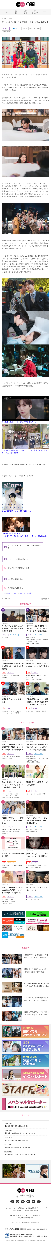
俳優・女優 (6, 32)
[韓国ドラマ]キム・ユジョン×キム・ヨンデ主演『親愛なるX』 (37, 856)
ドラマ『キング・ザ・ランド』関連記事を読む (24, 546)
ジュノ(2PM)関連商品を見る (18, 568)
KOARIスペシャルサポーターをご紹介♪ (13, 855)
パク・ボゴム (38, 899)
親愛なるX (38, 867)
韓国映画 (16, 713)
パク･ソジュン (31, 829)
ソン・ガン (30, 677)
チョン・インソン (7, 831)
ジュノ (20, 593)
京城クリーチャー (32, 831)
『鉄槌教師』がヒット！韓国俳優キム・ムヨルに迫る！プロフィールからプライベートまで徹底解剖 (37, 702)
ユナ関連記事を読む (15, 579)
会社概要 (12, 1215)
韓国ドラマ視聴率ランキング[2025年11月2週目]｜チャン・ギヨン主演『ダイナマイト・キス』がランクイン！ (13, 890)
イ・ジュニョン (42, 675)
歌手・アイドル (34, 28)
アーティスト (15, 28)
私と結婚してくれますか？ (9, 901)
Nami (3, 865)
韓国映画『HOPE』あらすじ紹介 (12, 700)
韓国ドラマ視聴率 (7, 758)
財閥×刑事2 (16, 675)
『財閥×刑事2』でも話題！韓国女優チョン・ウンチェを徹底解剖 (13, 666)
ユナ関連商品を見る (15, 588)
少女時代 (29, 593)
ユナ (25, 593)
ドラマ (25, 28)
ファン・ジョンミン (7, 713)
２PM (3, 593)
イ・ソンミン (6, 794)
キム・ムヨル (30, 711)
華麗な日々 (16, 831)
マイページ (41, 1208)
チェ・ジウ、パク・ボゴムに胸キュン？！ (37, 888)
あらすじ (34, 675)
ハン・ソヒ (39, 829)
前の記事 (7, 599)
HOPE (4, 711)
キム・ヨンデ (30, 867)
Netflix (28, 675)
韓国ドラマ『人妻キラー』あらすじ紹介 (37, 783)
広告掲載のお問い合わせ (30, 1210)
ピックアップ (11, 862)
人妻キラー (20, 756)
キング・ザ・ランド (12, 593)
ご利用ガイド (22, 1208)
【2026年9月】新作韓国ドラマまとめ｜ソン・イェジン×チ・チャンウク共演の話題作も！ (37, 628)
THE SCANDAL (31, 637)
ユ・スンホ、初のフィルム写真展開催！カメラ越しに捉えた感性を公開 (12, 628)
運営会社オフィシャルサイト (30, 1222)
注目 (4, 672)
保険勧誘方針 (37, 1215)
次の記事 (44, 599)
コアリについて (10, 1208)
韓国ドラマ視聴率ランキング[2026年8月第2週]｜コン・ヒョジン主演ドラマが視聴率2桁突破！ (13, 747)
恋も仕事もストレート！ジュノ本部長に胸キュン (20, 422)
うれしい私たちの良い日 (9, 756)
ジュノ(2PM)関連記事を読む (18, 559)
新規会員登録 (32, 1208)
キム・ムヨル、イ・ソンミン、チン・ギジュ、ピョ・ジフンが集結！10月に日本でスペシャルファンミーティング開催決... (13, 784)
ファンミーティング (7, 797)
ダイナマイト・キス (7, 899)
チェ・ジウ (30, 899)
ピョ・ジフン (14, 795)
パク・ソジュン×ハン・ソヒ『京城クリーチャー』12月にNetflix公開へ (37, 820)
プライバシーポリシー (24, 1215)
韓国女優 (4, 677)
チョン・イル (20, 829)
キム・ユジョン (43, 865)
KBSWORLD (5, 829)
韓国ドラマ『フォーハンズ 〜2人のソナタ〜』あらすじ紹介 (37, 664)
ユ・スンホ (5, 637)
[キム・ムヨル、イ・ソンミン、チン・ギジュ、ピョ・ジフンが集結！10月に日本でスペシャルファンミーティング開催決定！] (13, 771)
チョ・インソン (17, 711)
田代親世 (4, 867)
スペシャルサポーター (16, 865)
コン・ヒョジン (37, 794)
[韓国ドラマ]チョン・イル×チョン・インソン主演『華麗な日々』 (13, 820)
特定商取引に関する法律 (25, 1217)
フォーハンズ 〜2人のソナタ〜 (35, 679)
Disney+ (29, 865)
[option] (14, 1171)
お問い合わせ (17, 1210)
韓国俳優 (44, 711)
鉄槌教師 (38, 711)
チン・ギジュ (6, 795)
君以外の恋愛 (30, 643)
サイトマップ (16, 1222)
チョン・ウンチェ (7, 675)
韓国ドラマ (39, 643)
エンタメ (6, 28)
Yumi (8, 865)
